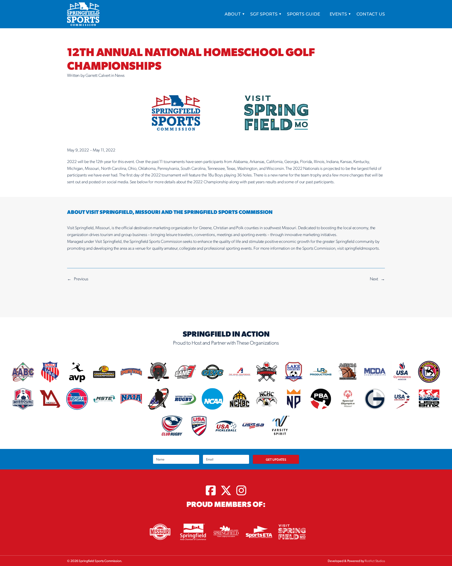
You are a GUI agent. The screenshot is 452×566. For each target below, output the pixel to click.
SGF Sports (264, 14)
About (233, 14)
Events (338, 14)
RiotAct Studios (375, 560)
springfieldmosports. (362, 248)
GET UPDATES (276, 459)
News (120, 75)
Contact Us (370, 14)
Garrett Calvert (98, 75)
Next (374, 278)
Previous (81, 278)
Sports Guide (303, 14)
